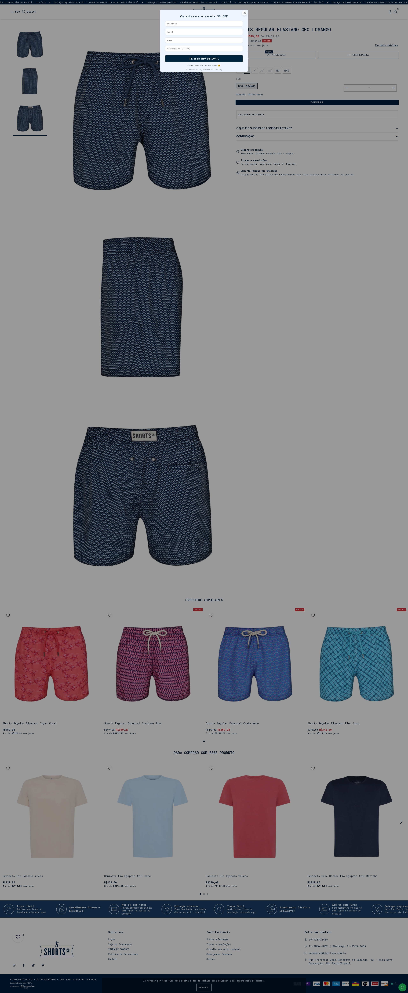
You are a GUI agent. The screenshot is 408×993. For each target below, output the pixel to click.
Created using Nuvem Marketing (204, 69)
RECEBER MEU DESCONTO (204, 58)
